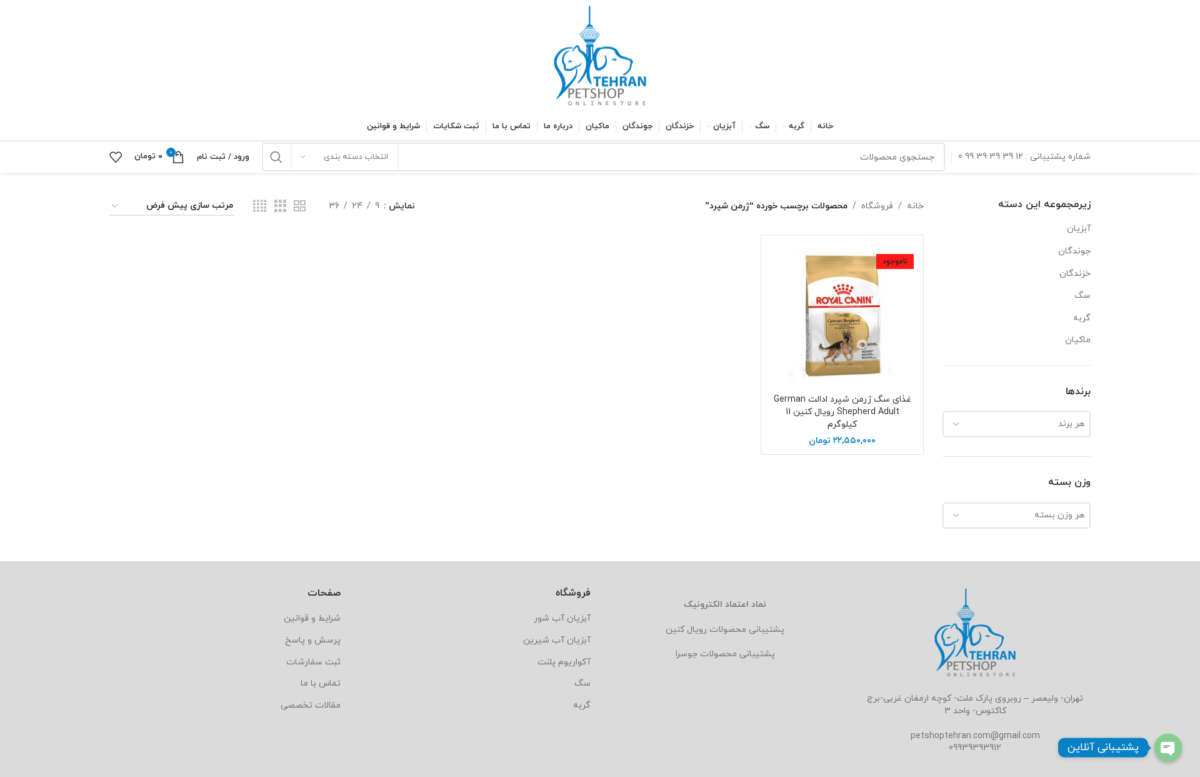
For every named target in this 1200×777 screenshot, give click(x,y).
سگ (1082, 296)
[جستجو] (276, 157)
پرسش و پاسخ (313, 640)
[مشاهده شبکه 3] (280, 206)
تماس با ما (321, 683)
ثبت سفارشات (313, 662)
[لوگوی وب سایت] (599, 55)
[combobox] (1016, 424)
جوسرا (687, 654)
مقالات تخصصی (311, 705)
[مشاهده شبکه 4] (259, 206)
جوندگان (1074, 251)
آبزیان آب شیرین (557, 640)
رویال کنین (686, 630)
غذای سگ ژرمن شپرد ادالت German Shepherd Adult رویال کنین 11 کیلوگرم (842, 412)
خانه (915, 206)
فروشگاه (877, 206)
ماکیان (1078, 340)
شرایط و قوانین (312, 618)
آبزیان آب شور (562, 618)
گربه (1082, 318)
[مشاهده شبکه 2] (300, 206)
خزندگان (1075, 274)
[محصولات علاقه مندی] (115, 157)
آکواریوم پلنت (564, 662)
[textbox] (1016, 424)
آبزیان (1079, 229)
